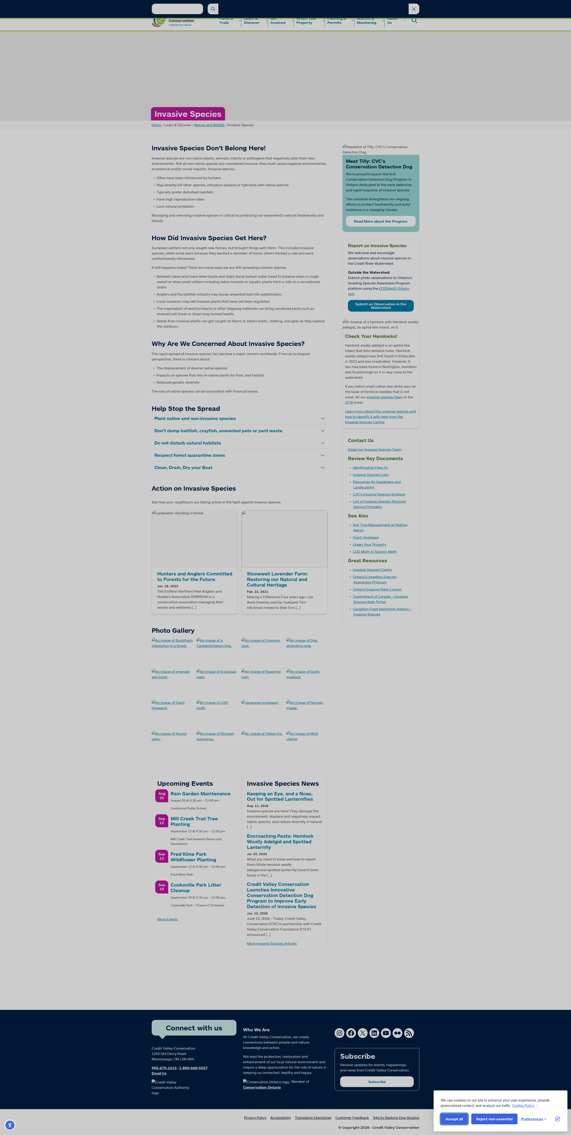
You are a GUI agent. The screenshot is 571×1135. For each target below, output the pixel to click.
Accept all (454, 1119)
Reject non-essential (494, 1119)
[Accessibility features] (9, 1125)
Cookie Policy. (523, 1105)
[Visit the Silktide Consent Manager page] (557, 1119)
